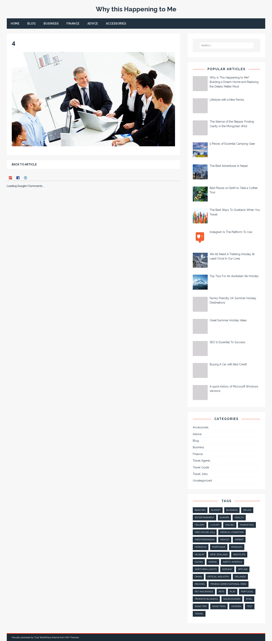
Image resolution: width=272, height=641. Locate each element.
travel (199, 613)
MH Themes (72, 637)
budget (216, 510)
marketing (247, 524)
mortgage (218, 547)
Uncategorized (202, 480)
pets (221, 591)
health (239, 517)
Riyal (249, 599)
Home (15, 23)
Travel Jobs (200, 474)
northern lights (206, 569)
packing (200, 584)
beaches (200, 510)
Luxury (215, 524)
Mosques (236, 547)
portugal (247, 591)
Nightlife (239, 554)
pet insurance (204, 591)
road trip (201, 606)
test (249, 606)
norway (227, 569)
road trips (219, 606)
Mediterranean (205, 539)
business (232, 510)
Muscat (199, 554)
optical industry (218, 576)
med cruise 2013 (205, 532)
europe (224, 517)
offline (243, 569)
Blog (31, 23)
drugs (247, 510)
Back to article (24, 164)
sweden (236, 606)
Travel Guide (201, 467)
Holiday (199, 524)
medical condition (232, 532)
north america (232, 561)
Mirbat (239, 539)
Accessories (116, 23)
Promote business (206, 599)
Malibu (229, 524)
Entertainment (204, 517)
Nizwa (199, 561)
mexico (224, 539)
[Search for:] (226, 45)
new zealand (219, 554)
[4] (93, 144)
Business (51, 23)
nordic (212, 561)
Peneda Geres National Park (228, 584)
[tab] (10, 177)
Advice (92, 23)
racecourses (231, 599)
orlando (240, 576)
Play (232, 591)
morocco (200, 547)
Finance (73, 23)
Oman (198, 576)
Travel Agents (201, 460)
